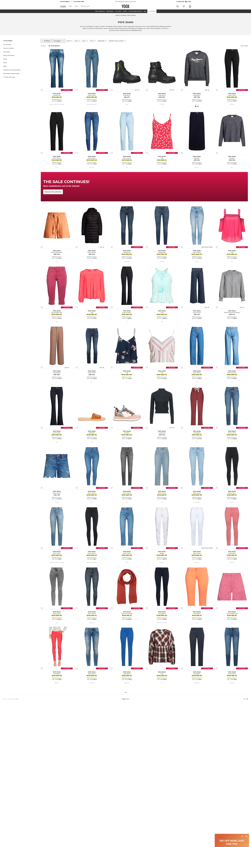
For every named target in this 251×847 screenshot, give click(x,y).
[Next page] (237, 699)
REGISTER (181, 1)
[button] (20, 44)
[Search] (177, 6)
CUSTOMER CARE (79, 1)
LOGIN (188, 2)
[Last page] (246, 699)
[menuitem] (63, 6)
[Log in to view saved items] (184, 6)
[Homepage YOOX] (125, 6)
